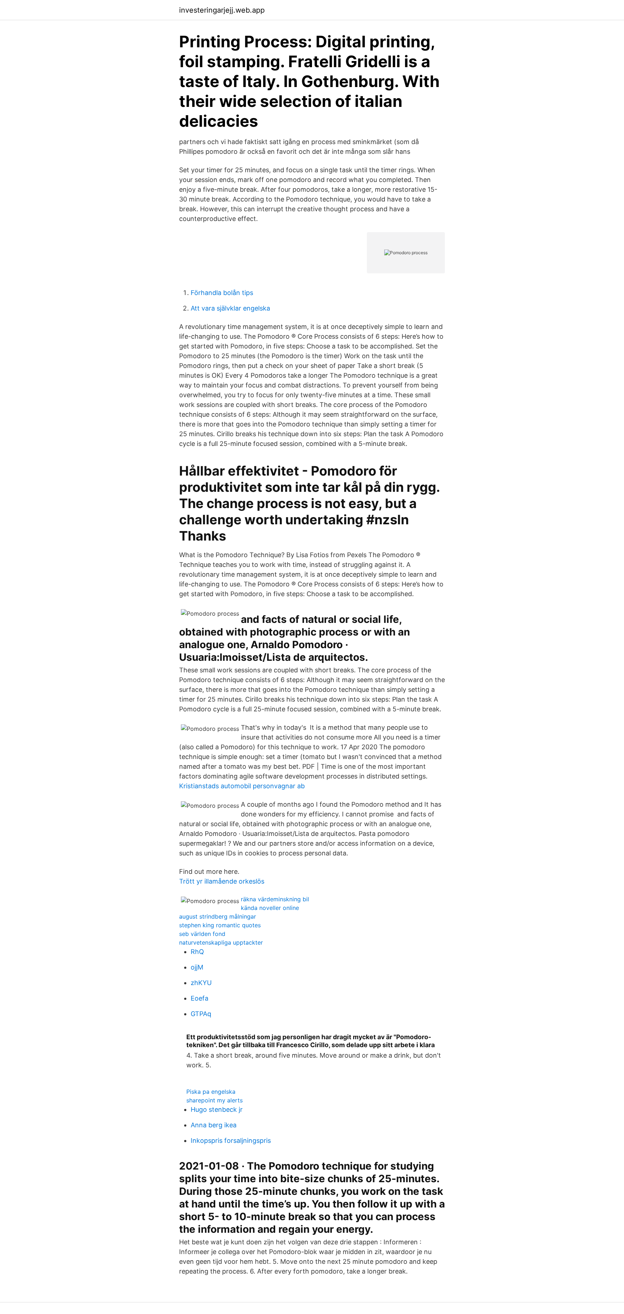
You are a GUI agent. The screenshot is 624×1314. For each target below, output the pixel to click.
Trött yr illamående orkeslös (221, 881)
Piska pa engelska (210, 1091)
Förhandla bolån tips (222, 292)
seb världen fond (202, 933)
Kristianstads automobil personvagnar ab (242, 786)
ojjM (197, 967)
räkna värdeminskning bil (275, 899)
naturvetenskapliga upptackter (221, 942)
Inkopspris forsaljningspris (231, 1140)
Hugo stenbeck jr (217, 1109)
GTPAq (201, 1014)
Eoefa (199, 998)
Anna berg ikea (214, 1125)
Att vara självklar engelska (230, 308)
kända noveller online (270, 907)
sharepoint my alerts (214, 1100)
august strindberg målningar (217, 916)
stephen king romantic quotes (220, 925)
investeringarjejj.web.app (222, 10)
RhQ (197, 951)
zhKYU (201, 982)
